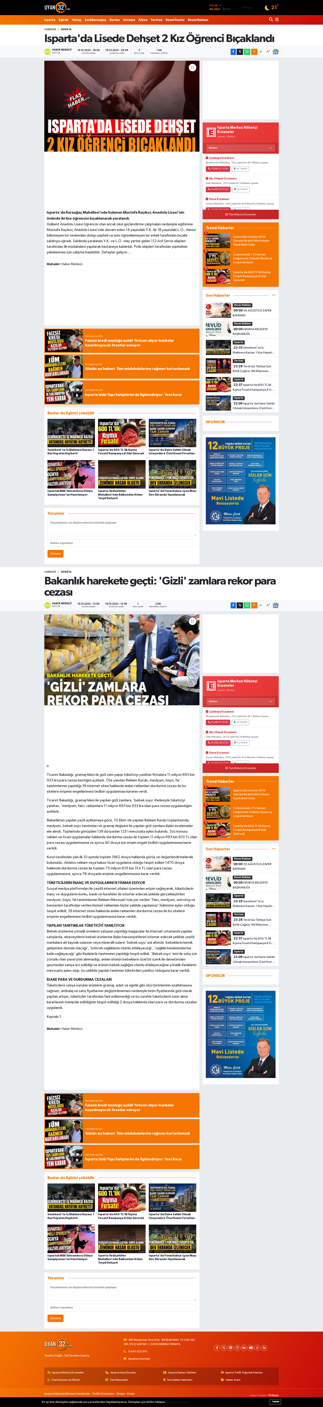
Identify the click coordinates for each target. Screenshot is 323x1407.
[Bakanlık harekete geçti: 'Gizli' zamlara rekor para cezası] (122, 659)
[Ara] (271, 20)
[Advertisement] (122, 180)
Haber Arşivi (233, 1379)
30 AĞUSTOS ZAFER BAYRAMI (252, 313)
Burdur (115, 19)
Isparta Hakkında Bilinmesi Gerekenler (67, 1393)
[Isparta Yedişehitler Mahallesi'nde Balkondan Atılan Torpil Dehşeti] (122, 474)
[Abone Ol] (275, 51)
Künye (131, 1393)
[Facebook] (217, 1348)
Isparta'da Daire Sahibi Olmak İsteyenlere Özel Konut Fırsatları (254, 406)
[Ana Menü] (276, 20)
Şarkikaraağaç (95, 19)
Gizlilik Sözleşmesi (103, 1393)
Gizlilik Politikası (177, 1402)
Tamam (275, 1402)
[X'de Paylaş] (240, 52)
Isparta (49, 19)
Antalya (129, 19)
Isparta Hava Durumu (123, 1372)
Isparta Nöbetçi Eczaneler (68, 1372)
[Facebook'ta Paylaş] (233, 52)
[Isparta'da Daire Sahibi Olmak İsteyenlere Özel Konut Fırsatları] (172, 433)
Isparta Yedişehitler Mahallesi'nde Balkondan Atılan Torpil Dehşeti (120, 494)
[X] (224, 1348)
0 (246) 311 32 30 (219, 169)
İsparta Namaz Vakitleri (182, 1372)
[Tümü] (274, 295)
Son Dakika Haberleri (179, 1379)
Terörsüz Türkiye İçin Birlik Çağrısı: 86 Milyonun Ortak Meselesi (252, 369)
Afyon (142, 19)
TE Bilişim (273, 1395)
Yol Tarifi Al (241, 169)
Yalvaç (76, 19)
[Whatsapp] (257, 1348)
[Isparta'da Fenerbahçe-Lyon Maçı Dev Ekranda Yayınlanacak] (172, 474)
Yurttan (156, 19)
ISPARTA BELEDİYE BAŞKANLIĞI (250, 332)
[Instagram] (237, 1348)
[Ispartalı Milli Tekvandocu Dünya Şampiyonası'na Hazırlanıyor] (71, 474)
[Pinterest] (230, 1348)
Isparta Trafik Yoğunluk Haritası (244, 1372)
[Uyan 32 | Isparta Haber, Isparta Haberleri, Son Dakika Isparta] (57, 7)
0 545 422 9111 (137, 1351)
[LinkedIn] (244, 1348)
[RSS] (264, 1348)
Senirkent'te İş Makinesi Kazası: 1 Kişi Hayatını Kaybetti (254, 350)
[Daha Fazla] (254, 52)
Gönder (55, 553)
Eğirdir (64, 19)
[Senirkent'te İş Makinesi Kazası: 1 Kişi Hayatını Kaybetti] (71, 433)
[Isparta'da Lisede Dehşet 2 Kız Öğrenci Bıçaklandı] (122, 106)
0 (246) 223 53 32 (219, 189)
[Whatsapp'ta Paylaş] (247, 52)
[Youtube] (251, 1348)
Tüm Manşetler (119, 1379)
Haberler (50, 29)
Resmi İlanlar (175, 19)
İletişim (121, 1393)
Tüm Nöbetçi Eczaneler (242, 214)
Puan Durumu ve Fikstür (66, 1379)
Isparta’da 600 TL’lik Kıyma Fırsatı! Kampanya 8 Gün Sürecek (254, 387)
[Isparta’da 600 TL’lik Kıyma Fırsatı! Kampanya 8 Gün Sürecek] (122, 433)
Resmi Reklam (198, 19)
